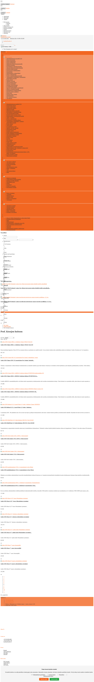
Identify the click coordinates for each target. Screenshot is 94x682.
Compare (8, 12)
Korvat (5, 269)
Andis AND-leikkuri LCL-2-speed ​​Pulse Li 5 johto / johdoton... (16, 407)
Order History (7, 662)
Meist (7, 220)
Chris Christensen (8, 256)
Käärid (5, 256)
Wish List (6, 664)
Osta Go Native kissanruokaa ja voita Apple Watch (18, 218)
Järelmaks (8, 226)
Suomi (5, 19)
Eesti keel (6, 16)
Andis (5, 248)
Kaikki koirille (6, 101)
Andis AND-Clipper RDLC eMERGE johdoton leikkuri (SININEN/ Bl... (19, 391)
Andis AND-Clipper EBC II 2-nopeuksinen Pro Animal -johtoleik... (17, 360)
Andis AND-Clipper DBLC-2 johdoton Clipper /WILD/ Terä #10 (17, 344)
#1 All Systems (7, 244)
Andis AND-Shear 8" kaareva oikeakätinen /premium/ (14, 563)
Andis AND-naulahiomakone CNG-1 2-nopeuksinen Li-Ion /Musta (17, 470)
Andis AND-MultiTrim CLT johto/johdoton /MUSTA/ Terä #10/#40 (17, 423)
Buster (5, 252)
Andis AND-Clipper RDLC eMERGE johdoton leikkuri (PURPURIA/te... (19, 376)
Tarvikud (6, 306)
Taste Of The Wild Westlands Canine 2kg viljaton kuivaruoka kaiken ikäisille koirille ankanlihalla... (25, 288)
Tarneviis (8, 227)
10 (4, 589)
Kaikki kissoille (7, 55)
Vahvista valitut (44, 679)
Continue (3, 8)
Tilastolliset (61, 674)
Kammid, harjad (7, 265)
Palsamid (6, 285)
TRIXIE (5, 318)
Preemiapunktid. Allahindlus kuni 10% (15, 223)
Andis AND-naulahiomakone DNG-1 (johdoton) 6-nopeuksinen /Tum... (18, 485)
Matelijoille (6, 202)
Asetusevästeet (52, 674)
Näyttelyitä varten (8, 281)
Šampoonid (6, 298)
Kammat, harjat (7, 261)
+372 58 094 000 (9, 600)
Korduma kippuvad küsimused (13, 219)
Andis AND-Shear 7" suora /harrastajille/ (11, 548)
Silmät (5, 273)
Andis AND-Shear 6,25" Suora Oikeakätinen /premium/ (14, 501)
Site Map (6, 653)
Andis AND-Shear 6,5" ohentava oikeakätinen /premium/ (15, 516)
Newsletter (6, 665)
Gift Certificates (7, 651)
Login (7, 24)
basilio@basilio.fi (8, 41)
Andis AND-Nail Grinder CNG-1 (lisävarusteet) (12, 454)
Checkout (12, 4)
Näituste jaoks (7, 273)
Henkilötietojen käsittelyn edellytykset (15, 228)
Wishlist (7, 8)
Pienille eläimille (7, 175)
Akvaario (5, 158)
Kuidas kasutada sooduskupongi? (14, 224)
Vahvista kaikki (54, 679)
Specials (5, 654)
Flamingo (6, 310)
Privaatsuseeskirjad (10, 229)
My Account (6, 661)
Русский (6, 18)
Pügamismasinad (7, 289)
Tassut (5, 277)
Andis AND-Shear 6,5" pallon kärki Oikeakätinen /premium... (16, 532)
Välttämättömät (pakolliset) (38, 674)
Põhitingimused (10, 222)
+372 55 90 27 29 (9, 601)
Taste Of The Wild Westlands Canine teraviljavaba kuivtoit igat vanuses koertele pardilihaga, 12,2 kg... (26, 301)
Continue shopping (5, 4)
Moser (5, 314)
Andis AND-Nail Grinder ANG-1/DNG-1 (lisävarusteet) (14, 438)
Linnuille (5, 190)
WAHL (5, 322)
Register (8, 23)
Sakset (5, 294)
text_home (6, 325)
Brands (5, 650)
